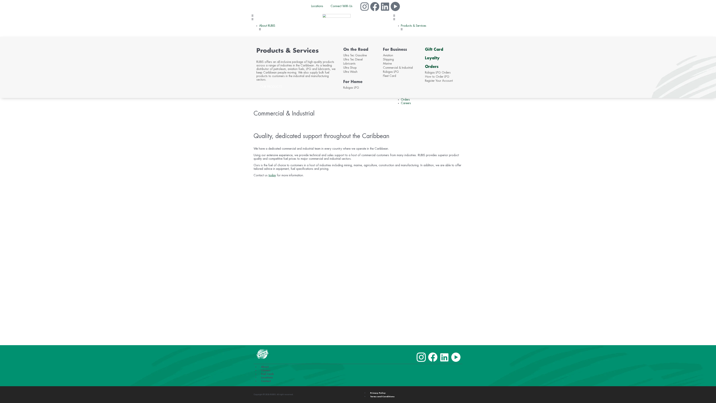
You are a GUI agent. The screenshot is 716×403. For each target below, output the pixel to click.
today (272, 175)
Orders (432, 66)
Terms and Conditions (382, 397)
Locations (317, 6)
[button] (287, 17)
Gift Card (434, 49)
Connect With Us (341, 6)
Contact (266, 381)
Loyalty (432, 58)
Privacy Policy (378, 393)
